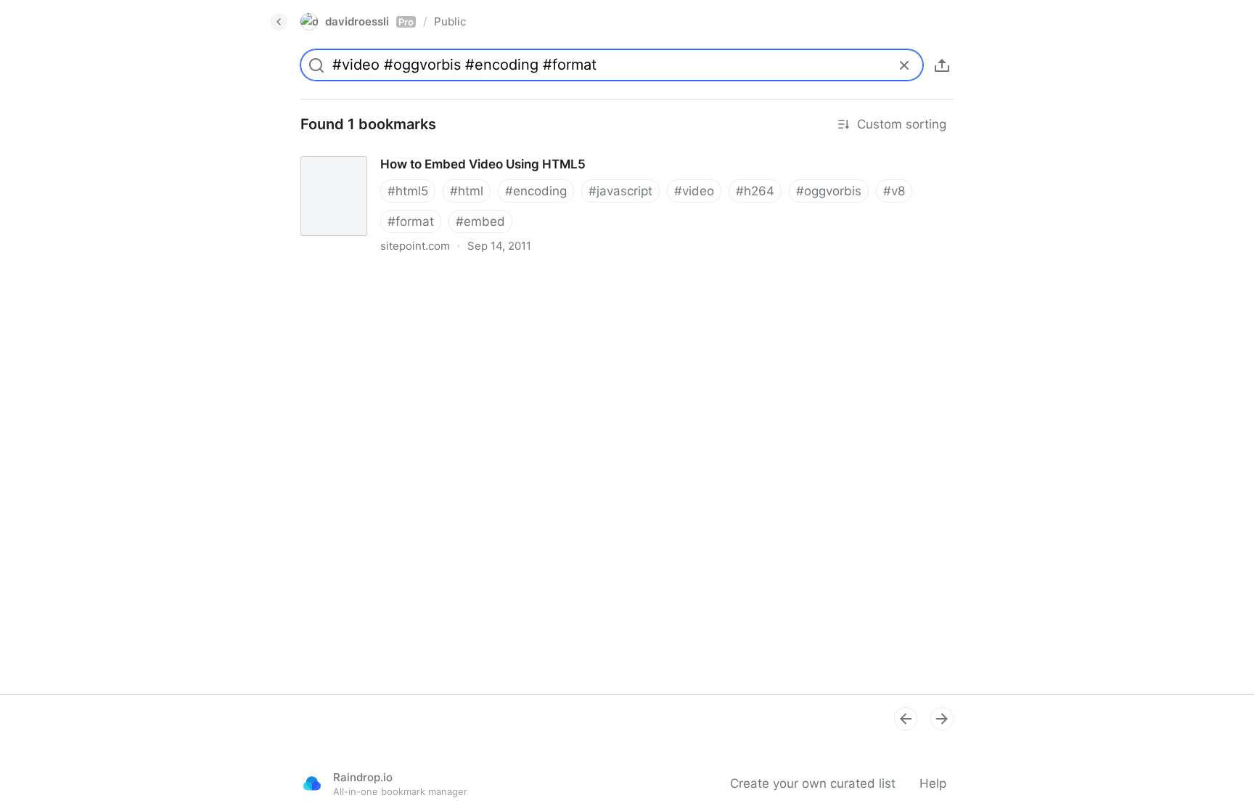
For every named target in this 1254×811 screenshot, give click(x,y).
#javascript (620, 191)
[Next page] (942, 718)
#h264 (755, 191)
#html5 (408, 191)
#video (694, 191)
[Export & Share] (942, 65)
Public (450, 21)
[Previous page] (905, 718)
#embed (480, 221)
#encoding (536, 191)
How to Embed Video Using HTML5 (391, 151)
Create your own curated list (813, 783)
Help (932, 783)
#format (411, 221)
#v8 (894, 191)
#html (466, 191)
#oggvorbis (828, 191)
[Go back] (278, 21)
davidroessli (369, 21)
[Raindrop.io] (312, 783)
